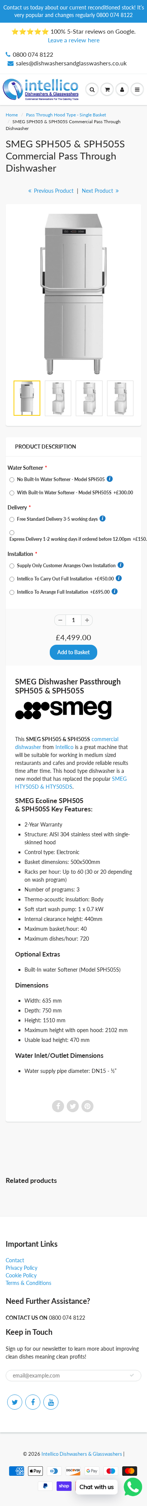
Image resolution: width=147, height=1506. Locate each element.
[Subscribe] (132, 1375)
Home (12, 115)
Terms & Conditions (28, 1283)
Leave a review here (74, 39)
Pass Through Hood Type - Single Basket (66, 115)
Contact (15, 1260)
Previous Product (53, 190)
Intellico (64, 747)
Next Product (98, 190)
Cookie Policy (21, 1275)
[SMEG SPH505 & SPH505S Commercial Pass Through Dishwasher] (73, 294)
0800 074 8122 (33, 54)
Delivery (17, 507)
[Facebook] (32, 1402)
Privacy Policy (21, 1268)
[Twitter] (14, 1402)
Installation (20, 554)
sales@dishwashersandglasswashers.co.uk (71, 63)
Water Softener (25, 467)
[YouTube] (50, 1402)
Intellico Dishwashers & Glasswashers (81, 1454)
